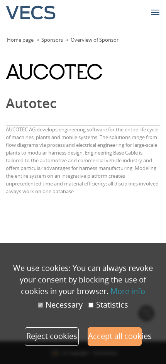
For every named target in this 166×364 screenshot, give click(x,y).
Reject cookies (51, 336)
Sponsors (52, 39)
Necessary (64, 305)
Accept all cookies (115, 336)
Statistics (112, 305)
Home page (20, 39)
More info (127, 291)
